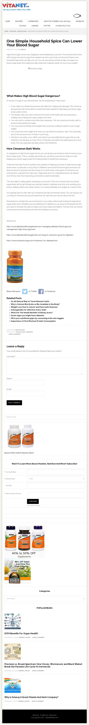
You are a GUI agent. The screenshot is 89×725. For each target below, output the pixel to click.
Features (13, 31)
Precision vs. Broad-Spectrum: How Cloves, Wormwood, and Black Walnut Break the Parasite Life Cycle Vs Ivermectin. (43, 665)
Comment (11, 356)
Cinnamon (29, 332)
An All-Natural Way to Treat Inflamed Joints (30, 301)
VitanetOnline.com (51, 717)
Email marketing (30, 505)
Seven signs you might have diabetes (27, 315)
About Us (36, 715)
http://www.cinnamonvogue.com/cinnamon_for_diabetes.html (32, 241)
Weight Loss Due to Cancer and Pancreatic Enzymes (34, 307)
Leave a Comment (15, 334)
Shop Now (53, 715)
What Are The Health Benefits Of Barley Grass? (32, 313)
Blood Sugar (21, 31)
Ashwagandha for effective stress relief (28, 310)
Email (9, 389)
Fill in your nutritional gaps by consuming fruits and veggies (37, 318)
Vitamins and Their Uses (44, 6)
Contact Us (44, 715)
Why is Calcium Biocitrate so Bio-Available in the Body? (35, 304)
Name (9, 379)
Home (6, 31)
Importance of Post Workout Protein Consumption (33, 321)
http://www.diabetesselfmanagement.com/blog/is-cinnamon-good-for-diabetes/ (40, 235)
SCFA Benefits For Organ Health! (21, 633)
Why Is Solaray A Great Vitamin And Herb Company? (31, 697)
